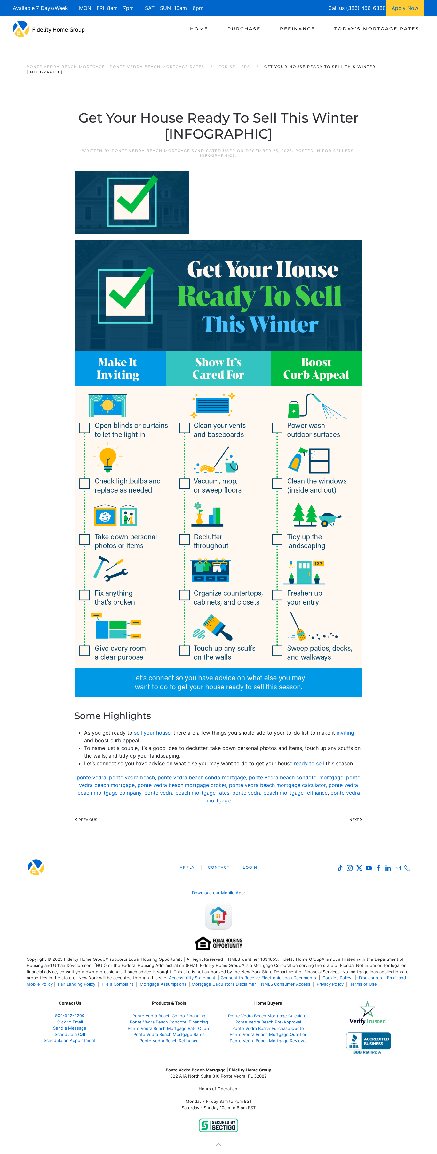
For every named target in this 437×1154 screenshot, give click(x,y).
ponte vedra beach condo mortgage (202, 777)
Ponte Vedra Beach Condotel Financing (169, 1021)
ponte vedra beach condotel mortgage (296, 777)
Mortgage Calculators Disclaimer (224, 984)
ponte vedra (91, 777)
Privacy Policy (330, 984)
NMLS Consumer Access (285, 984)
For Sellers (338, 150)
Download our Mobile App (218, 892)
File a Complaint (118, 984)
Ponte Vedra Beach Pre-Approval (268, 1021)
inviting (344, 732)
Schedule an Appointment (70, 1040)
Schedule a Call (70, 1034)
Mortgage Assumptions (163, 984)
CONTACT (219, 867)
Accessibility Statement (192, 977)
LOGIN (250, 867)
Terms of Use (364, 984)
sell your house (152, 732)
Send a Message (69, 1028)
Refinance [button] (297, 29)
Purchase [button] (244, 29)
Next (354, 819)
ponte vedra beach (132, 777)
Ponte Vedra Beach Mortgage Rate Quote (169, 1028)
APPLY (187, 867)
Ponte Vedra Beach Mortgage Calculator (268, 1015)
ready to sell (309, 763)
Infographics (217, 155)
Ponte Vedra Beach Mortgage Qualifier (268, 1034)
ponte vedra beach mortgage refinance (280, 793)
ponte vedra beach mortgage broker (182, 785)
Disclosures (370, 977)
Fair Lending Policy (76, 984)
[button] (218, 1144)
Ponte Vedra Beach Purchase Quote (268, 1028)
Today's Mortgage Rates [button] (376, 29)
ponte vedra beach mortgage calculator (277, 785)
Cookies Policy (337, 977)
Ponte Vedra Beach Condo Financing (168, 1015)
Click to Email (70, 1021)
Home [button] (199, 29)
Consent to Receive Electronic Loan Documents (268, 977)
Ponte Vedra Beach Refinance (169, 1040)
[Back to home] (49, 29)
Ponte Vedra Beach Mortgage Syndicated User (173, 150)
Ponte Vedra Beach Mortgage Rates (169, 1034)
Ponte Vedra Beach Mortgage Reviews (268, 1040)
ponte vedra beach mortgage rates (186, 793)
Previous (87, 819)
